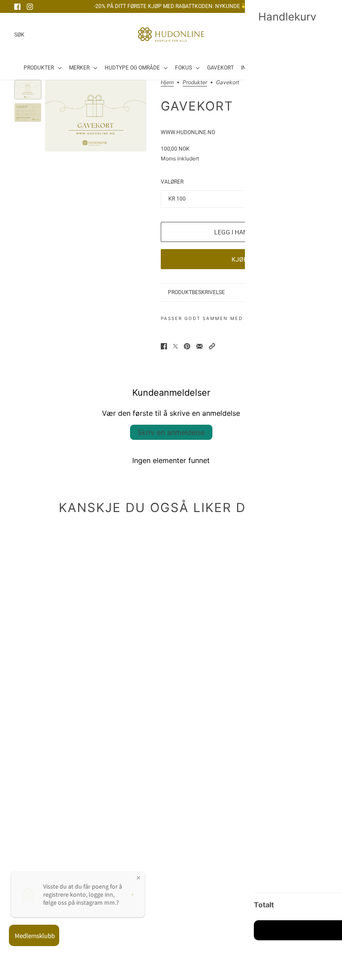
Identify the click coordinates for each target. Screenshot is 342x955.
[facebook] (17, 7)
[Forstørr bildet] (96, 116)
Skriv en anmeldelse (171, 432)
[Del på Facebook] (164, 346)
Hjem (167, 83)
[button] (212, 346)
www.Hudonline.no (188, 132)
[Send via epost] (199, 346)
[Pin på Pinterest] (187, 346)
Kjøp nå (244, 259)
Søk (19, 35)
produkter (195, 83)
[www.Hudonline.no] (171, 34)
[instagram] (30, 7)
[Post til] (175, 346)
